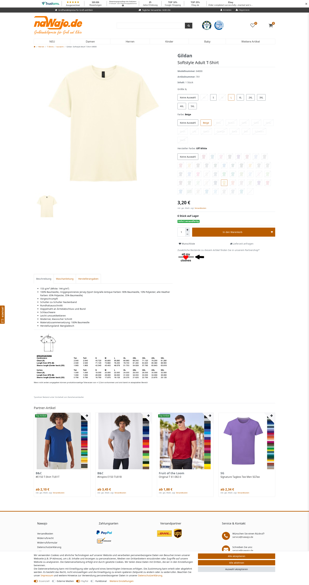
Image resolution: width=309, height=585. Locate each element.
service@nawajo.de (242, 536)
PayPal (84, 581)
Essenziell (44, 581)
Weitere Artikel (250, 41)
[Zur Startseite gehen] (34, 46)
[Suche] (188, 25)
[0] (272, 26)
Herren (130, 41)
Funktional (101, 581)
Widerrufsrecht (45, 538)
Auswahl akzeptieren (236, 569)
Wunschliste (188, 243)
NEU (52, 41)
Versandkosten (200, 208)
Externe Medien (65, 581)
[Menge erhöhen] (187, 230)
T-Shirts (50, 46)
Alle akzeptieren (236, 556)
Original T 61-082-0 (170, 477)
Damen (90, 41)
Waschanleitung (65, 278)
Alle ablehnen (236, 562)
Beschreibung (43, 278)
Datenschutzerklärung (49, 547)
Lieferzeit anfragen (242, 243)
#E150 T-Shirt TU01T (48, 477)
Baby (207, 41)
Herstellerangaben (88, 278)
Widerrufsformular (47, 542)
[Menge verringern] (187, 234)
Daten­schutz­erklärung (150, 575)
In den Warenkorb (232, 232)
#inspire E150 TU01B (109, 477)
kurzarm (60, 46)
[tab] (44, 278)
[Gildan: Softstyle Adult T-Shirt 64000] (103, 356)
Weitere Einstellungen (122, 581)
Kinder (169, 41)
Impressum (47, 575)
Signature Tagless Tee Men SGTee (240, 477)
